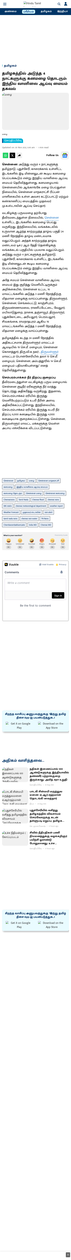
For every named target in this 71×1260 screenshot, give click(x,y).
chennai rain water (29, 518)
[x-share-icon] (12, 157)
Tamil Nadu (23, 499)
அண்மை (10, 11)
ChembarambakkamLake (14, 525)
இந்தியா (62, 11)
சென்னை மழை (34, 493)
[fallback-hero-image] (15, 774)
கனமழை (8, 487)
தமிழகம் (46, 11)
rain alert (48, 512)
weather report (56, 506)
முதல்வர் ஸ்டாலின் (32, 512)
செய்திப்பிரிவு (13, 140)
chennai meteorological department (31, 506)
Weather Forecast (11, 512)
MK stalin (8, 506)
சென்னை (51, 217)
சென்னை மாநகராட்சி (48, 480)
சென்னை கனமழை (55, 493)
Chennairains (9, 499)
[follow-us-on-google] (65, 155)
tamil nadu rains (10, 518)
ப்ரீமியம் (28, 11)
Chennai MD (46, 525)
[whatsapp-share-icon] (5, 157)
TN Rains (45, 518)
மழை (31, 480)
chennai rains (53, 499)
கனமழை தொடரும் (13, 493)
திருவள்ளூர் (49, 351)
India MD (33, 525)
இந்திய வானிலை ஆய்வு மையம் (32, 487)
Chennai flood (38, 499)
